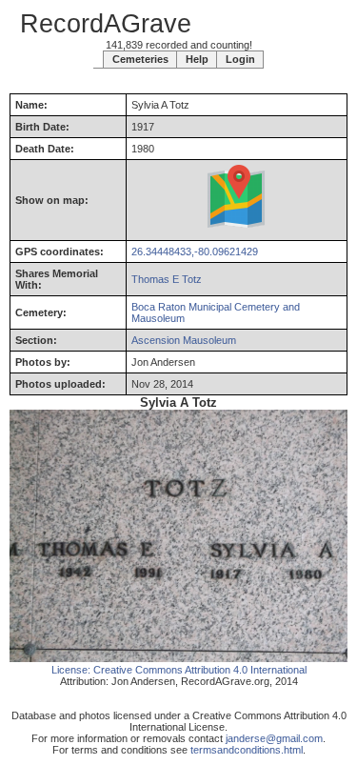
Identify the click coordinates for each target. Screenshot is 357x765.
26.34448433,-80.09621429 (194, 251)
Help (197, 59)
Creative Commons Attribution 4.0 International (200, 669)
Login (240, 59)
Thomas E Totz (166, 279)
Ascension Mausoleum (183, 340)
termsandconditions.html (246, 749)
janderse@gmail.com (274, 738)
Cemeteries (140, 59)
